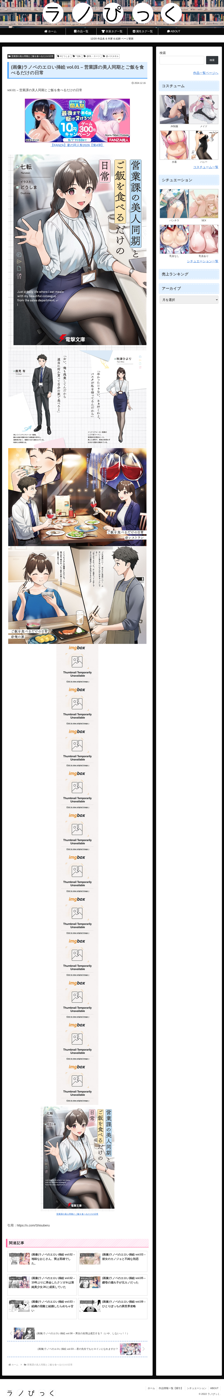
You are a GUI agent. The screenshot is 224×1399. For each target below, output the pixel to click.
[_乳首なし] (174, 239)
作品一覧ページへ (205, 73)
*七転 (78, 56)
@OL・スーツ (93, 56)
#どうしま (65, 56)
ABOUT (214, 1388)
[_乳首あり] (203, 239)
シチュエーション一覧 (202, 261)
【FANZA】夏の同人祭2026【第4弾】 (77, 145)
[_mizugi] (174, 145)
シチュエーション (196, 1388)
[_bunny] (203, 145)
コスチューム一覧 (205, 167)
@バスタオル (112, 56)
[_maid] (203, 109)
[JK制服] (174, 109)
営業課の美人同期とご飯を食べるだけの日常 (32, 56)
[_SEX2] (203, 203)
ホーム (151, 1388)
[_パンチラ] (174, 203)
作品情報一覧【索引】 (171, 1388)
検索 (163, 53)
